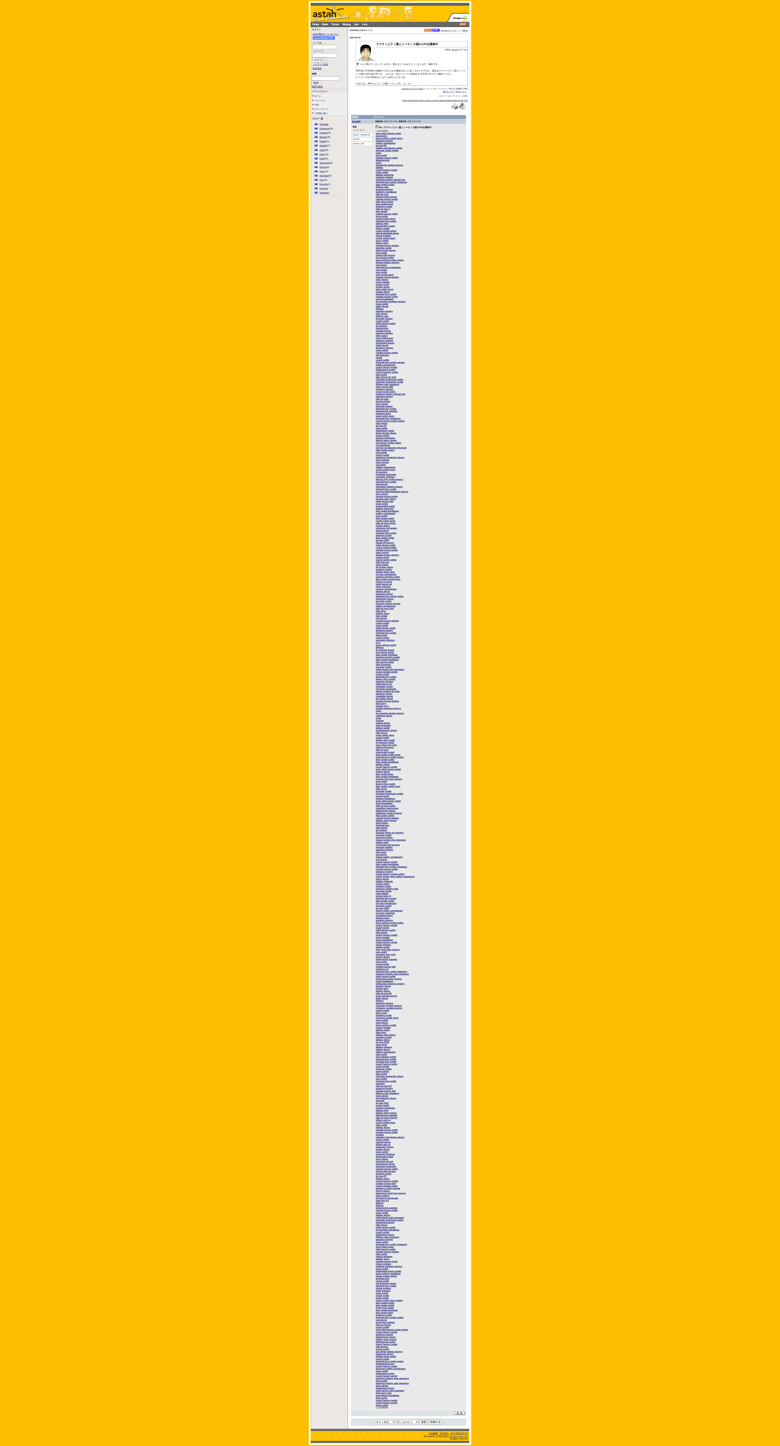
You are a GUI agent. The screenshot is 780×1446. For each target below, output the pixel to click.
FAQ (316, 105)
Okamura (324, 128)
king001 (356, 121)
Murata (323, 137)
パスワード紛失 (320, 64)
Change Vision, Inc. (458, 1436)
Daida (322, 141)
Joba (322, 150)
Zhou (322, 154)
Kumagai (324, 188)
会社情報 (433, 1433)
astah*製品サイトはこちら (326, 34)
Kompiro (324, 184)
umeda (454, 50)
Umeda (323, 133)
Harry (322, 171)
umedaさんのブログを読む (413, 89)
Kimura (323, 167)
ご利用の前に (321, 113)
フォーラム (320, 100)
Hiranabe (324, 124)
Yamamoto (325, 163)
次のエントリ (461, 92)
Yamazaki (324, 192)
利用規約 (444, 1433)
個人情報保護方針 (459, 1433)
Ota (321, 180)
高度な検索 (317, 86)
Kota (322, 158)
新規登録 (317, 68)
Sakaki (323, 145)
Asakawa (324, 175)
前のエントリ (448, 92)
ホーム (317, 96)
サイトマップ (321, 109)
